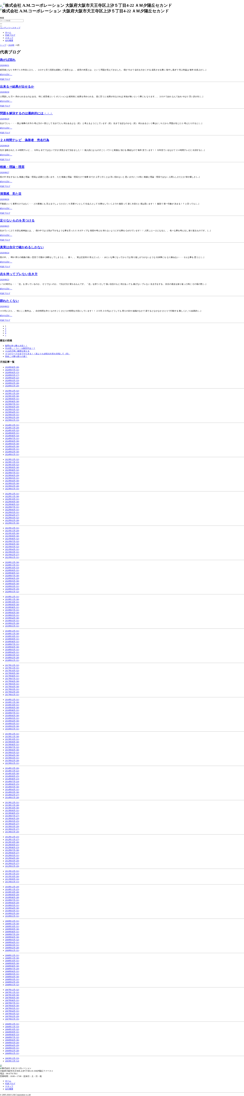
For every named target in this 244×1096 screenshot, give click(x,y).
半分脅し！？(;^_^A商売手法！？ (20, 348)
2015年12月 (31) (12, 734)
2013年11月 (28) (12, 805)
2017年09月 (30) (12, 673)
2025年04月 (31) (12, 412)
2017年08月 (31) (12, 676)
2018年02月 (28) (12, 658)
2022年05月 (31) (12, 512)
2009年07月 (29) (12, 934)
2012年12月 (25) (12, 837)
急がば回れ (8, 59)
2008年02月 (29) (12, 982)
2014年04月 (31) (12, 789)
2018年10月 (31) (12, 636)
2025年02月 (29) (12, 417)
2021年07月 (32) (12, 541)
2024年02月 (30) (12, 452)
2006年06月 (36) (12, 1040)
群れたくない (9, 300)
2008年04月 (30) (12, 977)
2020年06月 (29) (12, 578)
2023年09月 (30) (12, 467)
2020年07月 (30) (12, 576)
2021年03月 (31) (12, 552)
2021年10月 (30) (12, 533)
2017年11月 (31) (12, 668)
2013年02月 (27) (12, 829)
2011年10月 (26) (12, 876)
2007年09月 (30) (12, 998)
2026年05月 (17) (12, 375)
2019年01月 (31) (12, 626)
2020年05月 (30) (12, 581)
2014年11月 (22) (12, 771)
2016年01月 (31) (12, 729)
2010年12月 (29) (12, 887)
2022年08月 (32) (12, 504)
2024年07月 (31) (12, 438)
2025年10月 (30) (12, 396)
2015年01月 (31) (12, 763)
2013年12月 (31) (12, 802)
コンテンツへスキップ (10, 28)
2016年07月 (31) (12, 713)
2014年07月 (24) (12, 781)
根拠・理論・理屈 (12, 166)
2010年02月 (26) (12, 913)
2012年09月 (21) (12, 845)
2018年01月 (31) (12, 660)
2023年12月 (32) (12, 459)
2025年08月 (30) (12, 401)
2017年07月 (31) (12, 679)
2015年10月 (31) (12, 739)
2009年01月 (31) (12, 950)
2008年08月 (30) (12, 966)
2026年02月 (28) (12, 383)
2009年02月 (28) (12, 948)
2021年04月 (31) (12, 549)
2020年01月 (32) (12, 592)
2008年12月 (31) (12, 955)
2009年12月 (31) (12, 921)
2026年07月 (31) (12, 370)
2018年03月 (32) (12, 655)
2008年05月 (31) (12, 974)
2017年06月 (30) (12, 681)
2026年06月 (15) (12, 372)
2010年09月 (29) (12, 895)
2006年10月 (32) (12, 1029)
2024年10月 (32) (12, 430)
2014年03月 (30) (12, 792)
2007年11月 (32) (12, 992)
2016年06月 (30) (12, 716)
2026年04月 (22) (12, 378)
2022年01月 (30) (12, 523)
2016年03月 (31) (12, 724)
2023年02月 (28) (12, 486)
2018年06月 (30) (12, 647)
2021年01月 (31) (12, 557)
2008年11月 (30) (12, 958)
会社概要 (9, 40)
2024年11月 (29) (12, 428)
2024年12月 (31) (12, 425)
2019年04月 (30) (12, 618)
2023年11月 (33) (12, 462)
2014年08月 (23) (12, 779)
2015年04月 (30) (12, 755)
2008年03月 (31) (12, 979)
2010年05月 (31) (12, 905)
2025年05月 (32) (12, 409)
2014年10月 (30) (12, 773)
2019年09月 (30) (12, 605)
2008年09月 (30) (12, 963)
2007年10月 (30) (12, 995)
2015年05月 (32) (12, 753)
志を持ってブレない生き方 (19, 274)
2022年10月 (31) (12, 499)
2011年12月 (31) (12, 871)
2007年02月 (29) (12, 1016)
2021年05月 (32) (12, 547)
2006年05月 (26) (12, 1043)
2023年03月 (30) (12, 483)
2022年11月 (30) (12, 496)
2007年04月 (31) (12, 1011)
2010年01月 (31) (12, 916)
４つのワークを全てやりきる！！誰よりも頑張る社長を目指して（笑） (37, 354)
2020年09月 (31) (12, 570)
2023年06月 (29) (12, 475)
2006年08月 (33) (12, 1035)
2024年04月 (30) (12, 446)
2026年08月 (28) (12, 367)
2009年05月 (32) (12, 940)
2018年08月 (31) (12, 642)
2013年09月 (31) (12, 810)
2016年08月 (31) (12, 710)
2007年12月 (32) (12, 990)
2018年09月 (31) (12, 639)
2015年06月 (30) (12, 750)
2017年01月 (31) (12, 695)
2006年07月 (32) (12, 1037)
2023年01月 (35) (12, 489)
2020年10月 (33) (12, 568)
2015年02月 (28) (12, 761)
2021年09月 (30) (12, 536)
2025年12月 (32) (12, 391)
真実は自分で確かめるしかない (22, 247)
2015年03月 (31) (12, 758)
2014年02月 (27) (12, 795)
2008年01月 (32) (12, 985)
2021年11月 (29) (12, 531)
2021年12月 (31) (12, 528)
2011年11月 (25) (12, 874)
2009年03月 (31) (12, 945)
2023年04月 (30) (12, 481)
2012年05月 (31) (12, 855)
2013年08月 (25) (12, 813)
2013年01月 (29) (12, 832)
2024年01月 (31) (12, 454)
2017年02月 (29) (12, 692)
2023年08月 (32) (12, 470)
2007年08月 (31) (12, 1000)
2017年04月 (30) (12, 687)
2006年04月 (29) (12, 1045)
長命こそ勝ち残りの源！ (16, 356)
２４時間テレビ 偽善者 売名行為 (24, 140)
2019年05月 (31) (12, 615)
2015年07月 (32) (12, 747)
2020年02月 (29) (12, 589)
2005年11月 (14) (12, 1061)
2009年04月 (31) (12, 942)
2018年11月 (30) (12, 634)
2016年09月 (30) (12, 708)
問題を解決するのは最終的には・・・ (26, 113)
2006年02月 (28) (12, 1051)
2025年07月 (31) (12, 404)
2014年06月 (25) (12, 784)
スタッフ (9, 38)
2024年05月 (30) (12, 444)
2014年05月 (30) (12, 787)
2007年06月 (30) (12, 1006)
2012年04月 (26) (12, 858)
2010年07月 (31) (12, 900)
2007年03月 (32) (12, 1014)
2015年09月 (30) (12, 742)
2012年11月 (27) (12, 839)
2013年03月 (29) (12, 826)
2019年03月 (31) (12, 621)
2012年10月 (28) (12, 842)
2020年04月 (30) (12, 584)
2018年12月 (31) (12, 631)
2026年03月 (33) (12, 380)
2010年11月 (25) (12, 889)
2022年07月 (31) (12, 507)
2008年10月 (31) (12, 961)
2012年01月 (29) (12, 866)
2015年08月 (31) (12, 745)
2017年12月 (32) (12, 665)
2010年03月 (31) (12, 911)
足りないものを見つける (17, 220)
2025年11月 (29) (12, 393)
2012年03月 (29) (12, 861)
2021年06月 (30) (12, 544)
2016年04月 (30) (12, 721)
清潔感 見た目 (10, 193)
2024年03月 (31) (12, 449)
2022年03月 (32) (12, 518)
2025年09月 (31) (12, 399)
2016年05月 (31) (12, 718)
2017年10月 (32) (12, 671)
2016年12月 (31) (12, 700)
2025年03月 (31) (12, 415)
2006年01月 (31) (12, 1053)
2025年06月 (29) (12, 407)
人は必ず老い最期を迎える (17, 351)
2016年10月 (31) (12, 705)
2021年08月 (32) (12, 539)
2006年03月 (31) (12, 1048)
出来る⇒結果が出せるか (17, 86)
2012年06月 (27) (12, 853)
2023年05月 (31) (12, 478)
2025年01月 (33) (12, 420)
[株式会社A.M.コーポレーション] (1, 5)
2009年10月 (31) (12, 926)
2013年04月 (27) (12, 824)
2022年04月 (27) (12, 515)
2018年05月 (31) (12, 650)
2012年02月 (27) (12, 863)
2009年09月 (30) (12, 929)
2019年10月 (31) (12, 602)
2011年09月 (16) (12, 879)
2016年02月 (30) (12, 726)
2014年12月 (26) (12, 768)
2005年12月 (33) (12, 1058)
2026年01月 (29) (12, 386)
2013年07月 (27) (12, 816)
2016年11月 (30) (12, 702)
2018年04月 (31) (12, 652)
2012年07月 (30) (12, 850)
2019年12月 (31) (12, 597)
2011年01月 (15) (12, 882)
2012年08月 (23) (12, 847)
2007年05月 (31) (12, 1008)
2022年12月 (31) (12, 494)
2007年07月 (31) (12, 1003)
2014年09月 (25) (12, 776)
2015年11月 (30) (12, 736)
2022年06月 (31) (12, 510)
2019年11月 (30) (12, 599)
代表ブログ (10, 35)
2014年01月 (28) (12, 797)
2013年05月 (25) (12, 821)
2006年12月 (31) (12, 1024)
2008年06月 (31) (12, 971)
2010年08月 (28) (12, 897)
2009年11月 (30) (12, 924)
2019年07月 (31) (12, 610)
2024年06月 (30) (12, 441)
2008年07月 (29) (12, 969)
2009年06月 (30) (12, 937)
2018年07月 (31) (12, 644)
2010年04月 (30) (12, 908)
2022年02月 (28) (12, 520)
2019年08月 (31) (12, 607)
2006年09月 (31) (12, 1032)
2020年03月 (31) (12, 586)
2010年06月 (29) (12, 903)
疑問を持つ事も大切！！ (16, 346)
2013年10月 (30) (12, 808)
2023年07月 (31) (12, 473)
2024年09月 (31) (12, 433)
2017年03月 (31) (12, 689)
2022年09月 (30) (12, 502)
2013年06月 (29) (12, 818)
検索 (2, 18)
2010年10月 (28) (12, 892)
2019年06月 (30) (12, 613)
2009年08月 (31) (12, 932)
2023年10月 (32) (12, 465)
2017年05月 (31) (12, 684)
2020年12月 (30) (12, 562)
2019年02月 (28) (12, 623)
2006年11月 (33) (12, 1027)
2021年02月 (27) (12, 555)
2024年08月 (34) (12, 436)
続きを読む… (6, 74)
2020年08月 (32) (12, 573)
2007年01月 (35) (12, 1019)
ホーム (8, 32)
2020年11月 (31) (12, 565)
